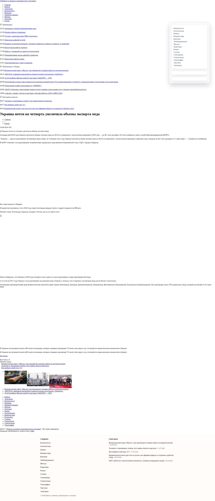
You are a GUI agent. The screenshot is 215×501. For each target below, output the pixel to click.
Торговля (8, 19)
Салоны (7, 419)
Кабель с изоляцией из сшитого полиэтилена (21, 51)
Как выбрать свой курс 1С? (14, 105)
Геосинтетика (9, 413)
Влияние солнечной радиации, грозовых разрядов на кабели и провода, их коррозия (36, 44)
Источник (4, 356)
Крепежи (7, 13)
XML (32, 431)
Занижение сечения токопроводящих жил (20, 28)
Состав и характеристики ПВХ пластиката (20, 36)
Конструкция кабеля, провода (15, 48)
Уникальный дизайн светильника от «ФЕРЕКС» (23, 86)
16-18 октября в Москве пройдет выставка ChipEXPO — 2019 (28, 78)
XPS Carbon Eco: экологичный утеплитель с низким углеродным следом (136, 461)
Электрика (8, 9)
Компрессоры (9, 415)
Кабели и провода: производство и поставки (24, 429)
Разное (7, 21)
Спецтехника (9, 423)
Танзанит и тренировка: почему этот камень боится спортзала (28, 101)
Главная (7, 5)
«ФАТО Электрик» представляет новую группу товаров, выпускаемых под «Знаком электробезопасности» (45, 89)
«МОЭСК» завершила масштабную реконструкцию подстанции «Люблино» (33, 74)
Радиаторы (8, 417)
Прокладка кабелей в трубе (14, 40)
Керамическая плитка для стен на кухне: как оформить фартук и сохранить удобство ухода (39, 108)
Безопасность (9, 11)
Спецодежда (9, 421)
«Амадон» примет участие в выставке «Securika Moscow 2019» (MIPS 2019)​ (33, 93)
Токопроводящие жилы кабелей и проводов (21, 55)
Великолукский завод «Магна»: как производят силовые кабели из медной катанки (36, 70)
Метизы (7, 17)
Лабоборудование (11, 15)
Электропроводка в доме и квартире (18, 63)
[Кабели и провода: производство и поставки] (18, 1)
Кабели (7, 7)
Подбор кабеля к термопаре (15, 32)
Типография (9, 425)
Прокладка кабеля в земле (14, 59)
